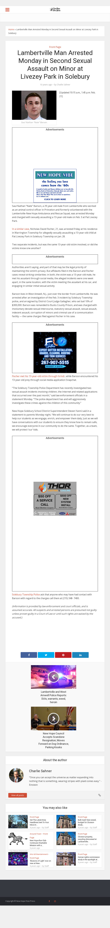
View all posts (17, 795)
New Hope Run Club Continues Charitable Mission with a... (38, 842)
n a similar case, (21, 229)
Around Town (35, 833)
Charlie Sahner (63, 84)
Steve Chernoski (20, 851)
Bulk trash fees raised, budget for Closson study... (87, 822)
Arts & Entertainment (39, 854)
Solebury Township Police (26, 594)
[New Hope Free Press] (55, 9)
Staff (47, 827)
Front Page (55, 47)
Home (11, 29)
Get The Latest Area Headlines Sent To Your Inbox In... (39, 822)
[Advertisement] (55, 151)
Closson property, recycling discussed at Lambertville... (87, 839)
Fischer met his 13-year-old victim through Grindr (38, 376)
